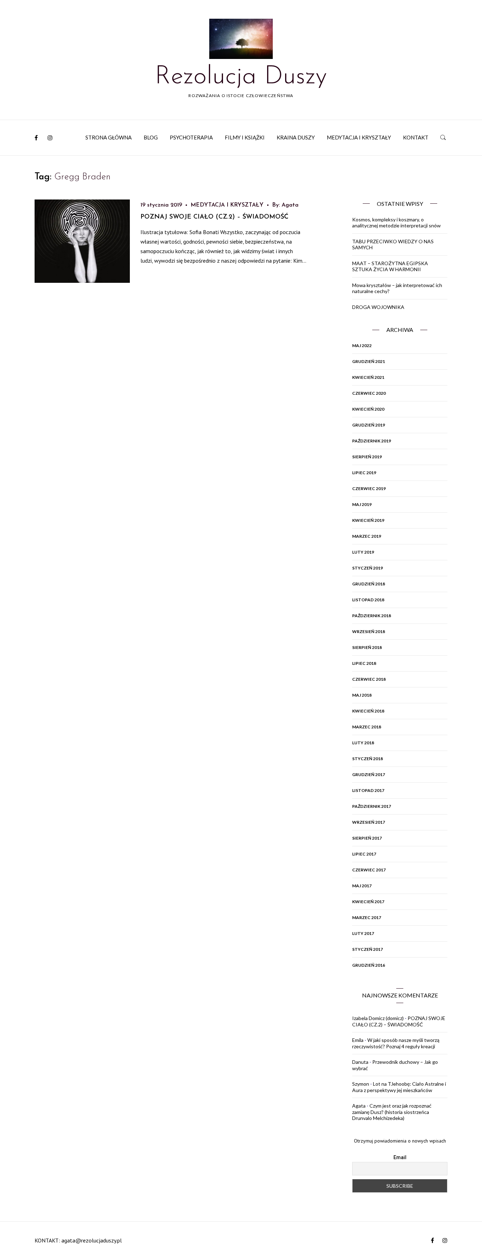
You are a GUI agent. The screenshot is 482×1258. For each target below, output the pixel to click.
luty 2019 (363, 552)
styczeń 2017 (367, 949)
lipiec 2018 (364, 663)
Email (399, 1157)
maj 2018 (362, 695)
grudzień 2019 (368, 425)
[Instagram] (50, 137)
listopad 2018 (368, 599)
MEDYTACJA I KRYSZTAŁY (359, 137)
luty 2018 (363, 742)
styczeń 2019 (367, 568)
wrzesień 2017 (368, 822)
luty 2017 (363, 933)
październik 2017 (371, 806)
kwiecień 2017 (368, 901)
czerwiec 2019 (369, 488)
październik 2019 (371, 440)
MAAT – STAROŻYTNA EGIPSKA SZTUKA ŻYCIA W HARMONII (390, 266)
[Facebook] (36, 137)
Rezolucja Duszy (241, 77)
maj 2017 (362, 885)
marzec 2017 (366, 917)
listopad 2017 (368, 790)
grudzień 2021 (368, 361)
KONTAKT (415, 137)
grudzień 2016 (368, 965)
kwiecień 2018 (368, 711)
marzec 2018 (366, 726)
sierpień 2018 (367, 647)
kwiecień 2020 (368, 409)
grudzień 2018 (368, 583)
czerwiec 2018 (369, 679)
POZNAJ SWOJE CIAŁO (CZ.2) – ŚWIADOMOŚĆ (214, 217)
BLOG (151, 137)
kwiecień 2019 (368, 520)
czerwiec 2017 (369, 869)
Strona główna (108, 137)
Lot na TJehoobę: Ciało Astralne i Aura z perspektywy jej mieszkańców (399, 1087)
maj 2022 (362, 345)
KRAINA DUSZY (296, 137)
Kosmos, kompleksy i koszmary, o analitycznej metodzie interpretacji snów (396, 222)
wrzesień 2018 (368, 631)
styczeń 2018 (367, 758)
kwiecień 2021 (368, 377)
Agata (290, 205)
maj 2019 (362, 504)
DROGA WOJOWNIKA (378, 307)
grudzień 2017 (368, 774)
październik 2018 (371, 615)
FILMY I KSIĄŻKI (245, 137)
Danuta (360, 1062)
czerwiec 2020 (369, 393)
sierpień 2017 (367, 838)
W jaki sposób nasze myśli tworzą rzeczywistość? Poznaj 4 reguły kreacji (395, 1043)
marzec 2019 (366, 536)
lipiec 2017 (364, 854)
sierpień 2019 (367, 456)
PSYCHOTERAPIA (191, 137)
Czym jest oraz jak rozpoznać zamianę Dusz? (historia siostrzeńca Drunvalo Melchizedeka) (392, 1112)
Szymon (360, 1084)
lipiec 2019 (364, 472)
